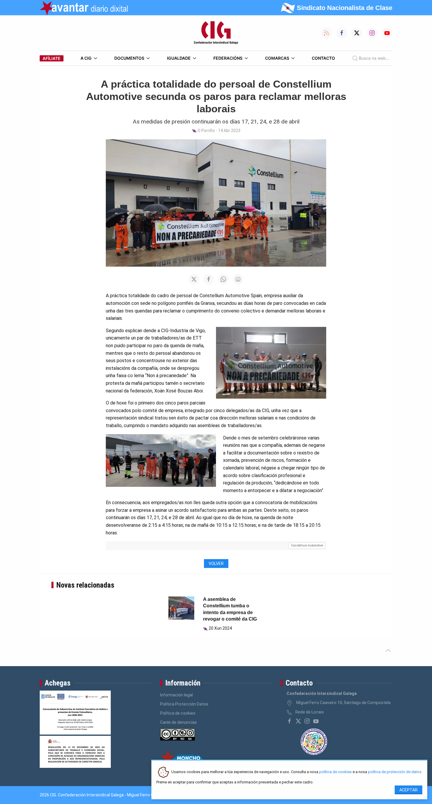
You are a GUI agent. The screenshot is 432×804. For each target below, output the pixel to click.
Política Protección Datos (184, 704)
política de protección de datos (394, 772)
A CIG (86, 58)
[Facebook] (289, 721)
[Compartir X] (194, 279)
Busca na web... (374, 58)
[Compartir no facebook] (208, 279)
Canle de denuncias (178, 722)
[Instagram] (307, 721)
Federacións (227, 58)
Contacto (323, 58)
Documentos (129, 58)
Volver (216, 563)
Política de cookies (177, 713)
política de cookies (335, 772)
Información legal (176, 695)
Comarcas (277, 58)
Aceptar (408, 790)
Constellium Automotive (307, 545)
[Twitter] (298, 721)
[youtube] (316, 721)
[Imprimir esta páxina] (238, 279)
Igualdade (179, 58)
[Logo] (216, 33)
